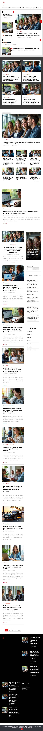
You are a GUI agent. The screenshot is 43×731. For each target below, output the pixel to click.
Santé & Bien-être (10, 405)
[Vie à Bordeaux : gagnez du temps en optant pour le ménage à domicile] (21, 171)
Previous (16, 21)
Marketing (7, 97)
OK (21, 729)
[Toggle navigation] (2, 5)
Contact (24, 688)
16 (15, 630)
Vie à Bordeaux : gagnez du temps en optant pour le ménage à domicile (21, 177)
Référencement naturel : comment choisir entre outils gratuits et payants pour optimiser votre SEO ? (8, 30)
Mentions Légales (26, 686)
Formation (28, 74)
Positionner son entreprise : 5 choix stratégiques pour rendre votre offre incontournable (12, 607)
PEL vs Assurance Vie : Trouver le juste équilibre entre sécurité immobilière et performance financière (35, 178)
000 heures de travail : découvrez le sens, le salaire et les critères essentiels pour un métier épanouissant (28, 34)
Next (40, 21)
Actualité (29, 331)
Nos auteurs (24, 689)
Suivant (19, 630)
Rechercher (30, 266)
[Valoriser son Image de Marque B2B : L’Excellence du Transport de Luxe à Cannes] (13, 514)
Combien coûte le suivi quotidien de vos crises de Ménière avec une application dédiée (8, 177)
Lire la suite (13, 262)
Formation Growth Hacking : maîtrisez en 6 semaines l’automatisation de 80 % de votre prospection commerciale (31, 78)
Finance (7, 483)
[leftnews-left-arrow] (13, 12)
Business (29, 334)
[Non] (41, 728)
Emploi (20, 31)
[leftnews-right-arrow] (2, 12)
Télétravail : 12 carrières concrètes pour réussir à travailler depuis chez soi (13, 567)
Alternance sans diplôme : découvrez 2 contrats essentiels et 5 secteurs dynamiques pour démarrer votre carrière (31, 102)
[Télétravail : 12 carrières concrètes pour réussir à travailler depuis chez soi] (13, 553)
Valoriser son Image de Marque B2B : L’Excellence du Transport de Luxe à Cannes (13, 528)
